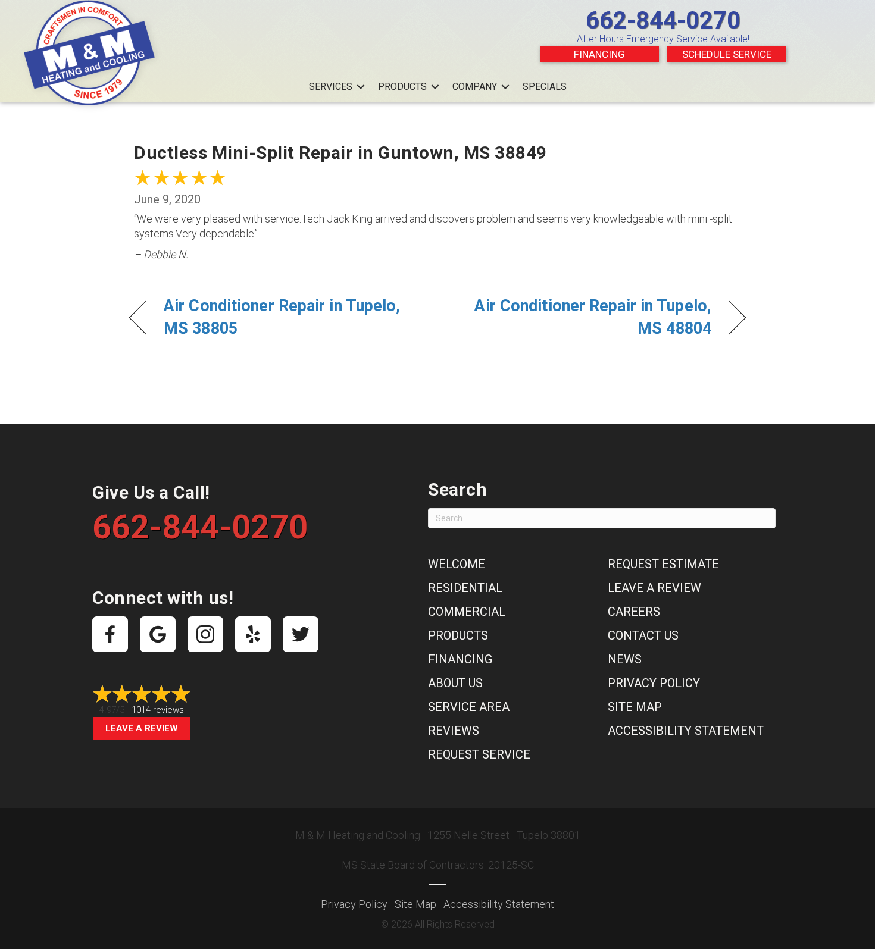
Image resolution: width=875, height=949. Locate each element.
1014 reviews (158, 709)
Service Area (469, 707)
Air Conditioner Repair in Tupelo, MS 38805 (282, 317)
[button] (360, 87)
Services (330, 86)
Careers (634, 612)
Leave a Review (141, 728)
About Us (455, 683)
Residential (465, 588)
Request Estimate (663, 564)
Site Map (635, 707)
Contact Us (643, 635)
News (625, 659)
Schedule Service (726, 54)
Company (474, 86)
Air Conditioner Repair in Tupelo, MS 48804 (583, 317)
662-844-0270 (663, 21)
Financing (599, 54)
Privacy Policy (654, 683)
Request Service (479, 754)
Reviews (453, 731)
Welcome (456, 564)
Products (402, 86)
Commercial (466, 612)
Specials (545, 86)
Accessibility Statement (686, 731)
